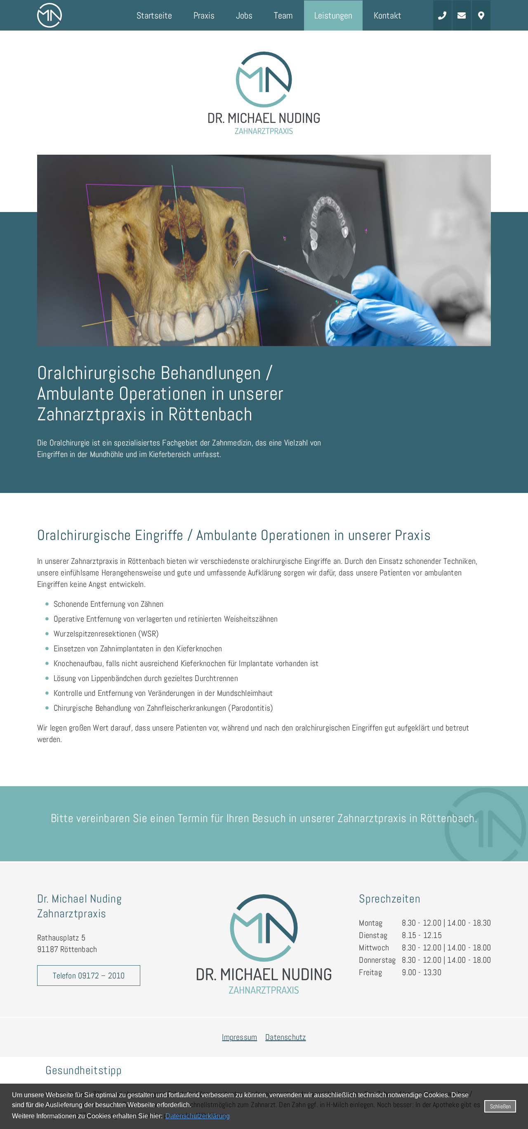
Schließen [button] (500, 1106)
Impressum (239, 1037)
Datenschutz (285, 1037)
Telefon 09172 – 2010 (89, 975)
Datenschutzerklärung (197, 1116)
